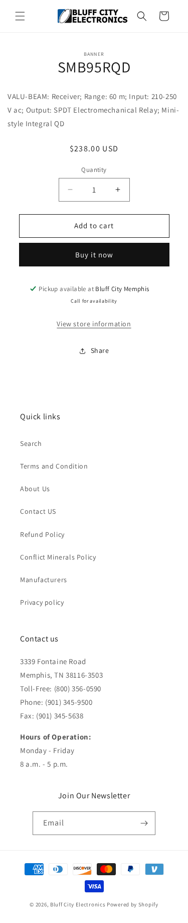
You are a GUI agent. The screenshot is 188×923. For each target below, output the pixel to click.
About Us (35, 488)
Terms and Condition (54, 466)
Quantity (93, 169)
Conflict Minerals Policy (58, 557)
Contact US (38, 511)
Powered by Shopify (132, 904)
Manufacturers (43, 579)
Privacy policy (42, 602)
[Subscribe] (144, 823)
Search (31, 443)
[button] (20, 16)
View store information (94, 323)
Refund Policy (42, 534)
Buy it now (94, 254)
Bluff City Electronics (78, 904)
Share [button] (100, 350)
